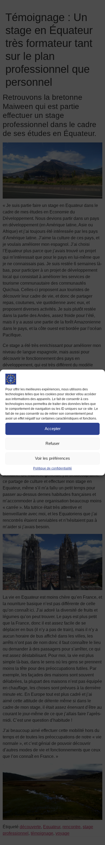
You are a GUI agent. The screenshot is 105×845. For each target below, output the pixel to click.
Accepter (53, 428)
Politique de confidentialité (52, 468)
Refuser (53, 443)
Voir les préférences (52, 458)
